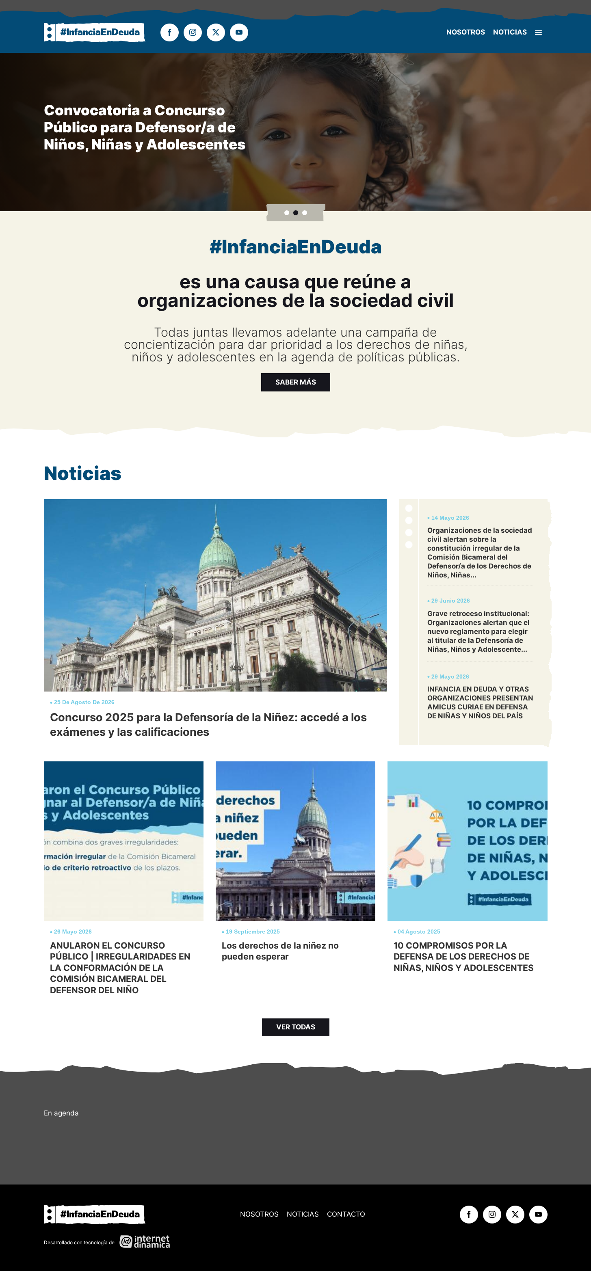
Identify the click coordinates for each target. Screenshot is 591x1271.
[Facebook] (169, 33)
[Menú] (538, 33)
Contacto (346, 1214)
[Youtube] (239, 33)
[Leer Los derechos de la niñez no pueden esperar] (295, 881)
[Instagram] (193, 33)
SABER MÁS (295, 382)
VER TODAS (295, 1027)
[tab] (286, 212)
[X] (216, 33)
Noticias (510, 32)
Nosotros (465, 32)
